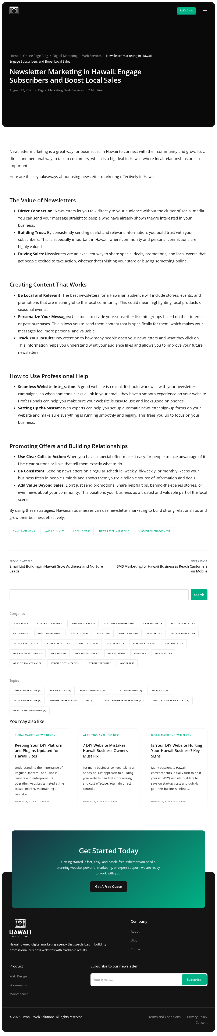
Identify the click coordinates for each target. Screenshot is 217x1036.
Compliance (20, 623)
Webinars (140, 653)
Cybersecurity (152, 623)
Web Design (58, 653)
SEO (90, 700)
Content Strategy (83, 623)
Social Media (115, 643)
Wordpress (127, 663)
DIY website (60, 690)
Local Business (78, 633)
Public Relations (58, 643)
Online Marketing (183, 633)
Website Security (100, 663)
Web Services (74, 90)
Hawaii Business (54, 531)
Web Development (87, 653)
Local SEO (103, 633)
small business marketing (123, 700)
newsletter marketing (114, 531)
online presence (63, 700)
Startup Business (144, 643)
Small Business (88, 643)
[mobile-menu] (203, 10)
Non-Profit (154, 633)
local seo (160, 690)
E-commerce (21, 633)
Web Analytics (173, 643)
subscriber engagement (154, 531)
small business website (171, 700)
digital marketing (27, 690)
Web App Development (27, 653)
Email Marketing (49, 633)
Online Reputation (25, 643)
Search (199, 595)
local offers (81, 531)
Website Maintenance (27, 663)
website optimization (29, 710)
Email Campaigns (24, 531)
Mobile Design (128, 633)
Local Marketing (128, 690)
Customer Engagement (119, 623)
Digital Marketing (50, 90)
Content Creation (49, 623)
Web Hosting (116, 653)
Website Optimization (65, 663)
